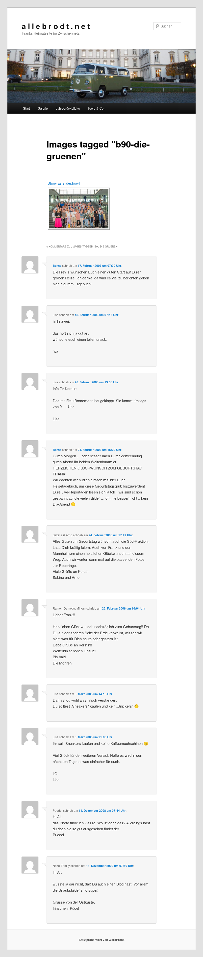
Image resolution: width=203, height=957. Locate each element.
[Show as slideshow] (63, 183)
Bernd (57, 265)
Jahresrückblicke (68, 108)
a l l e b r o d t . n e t (56, 26)
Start (26, 108)
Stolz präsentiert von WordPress (102, 939)
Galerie (43, 108)
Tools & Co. (96, 108)
